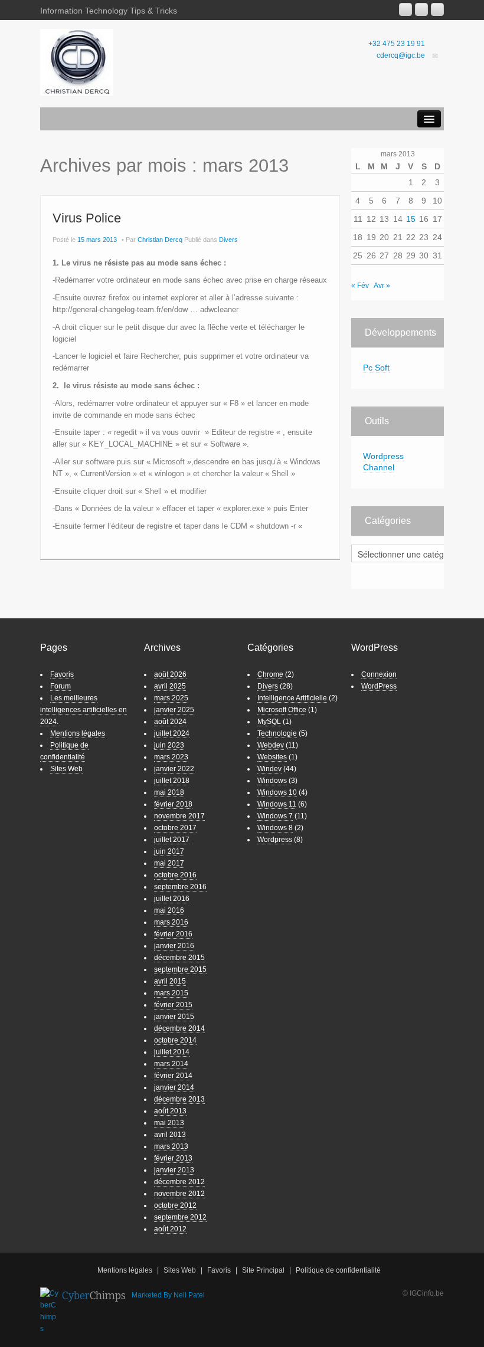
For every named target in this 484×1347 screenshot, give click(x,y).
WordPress (379, 686)
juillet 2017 (171, 839)
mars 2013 (171, 1146)
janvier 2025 (174, 710)
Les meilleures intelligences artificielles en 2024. (83, 710)
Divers (228, 239)
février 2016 (173, 934)
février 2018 (173, 804)
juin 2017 (169, 851)
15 (411, 219)
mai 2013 (169, 1123)
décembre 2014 (179, 1028)
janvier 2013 (174, 1170)
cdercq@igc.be (401, 55)
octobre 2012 (175, 1205)
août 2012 (170, 1229)
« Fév (360, 285)
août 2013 (170, 1111)
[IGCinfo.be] (76, 62)
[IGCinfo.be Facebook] (421, 9)
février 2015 (173, 1005)
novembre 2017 (179, 816)
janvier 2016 (174, 946)
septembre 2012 (180, 1217)
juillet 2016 (171, 898)
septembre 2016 (180, 887)
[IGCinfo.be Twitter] (437, 9)
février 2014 (173, 1075)
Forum (60, 686)
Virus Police (87, 218)
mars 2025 (171, 698)
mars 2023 (171, 757)
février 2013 (173, 1158)
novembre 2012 (179, 1193)
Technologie (277, 733)
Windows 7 (275, 816)
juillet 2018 (171, 780)
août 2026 (170, 674)
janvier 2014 (174, 1087)
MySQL (269, 721)
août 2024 (170, 721)
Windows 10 (277, 792)
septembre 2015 (180, 969)
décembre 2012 (179, 1182)
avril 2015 (170, 981)
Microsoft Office (281, 710)
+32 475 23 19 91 (396, 44)
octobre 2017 (175, 828)
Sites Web (66, 769)
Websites (272, 757)
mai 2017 (169, 863)
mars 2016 (171, 922)
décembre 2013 (179, 1099)
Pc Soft (376, 367)
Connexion (379, 674)
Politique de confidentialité (338, 1270)
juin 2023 (169, 745)
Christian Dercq (160, 239)
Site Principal (263, 1270)
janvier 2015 (174, 1016)
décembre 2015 (179, 957)
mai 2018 (169, 792)
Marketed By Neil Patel (168, 1295)
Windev (269, 769)
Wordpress (274, 839)
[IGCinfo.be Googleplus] (405, 9)
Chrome (270, 674)
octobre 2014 (175, 1040)
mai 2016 (169, 910)
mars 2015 (171, 993)
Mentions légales (77, 733)
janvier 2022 (174, 769)
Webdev (270, 745)
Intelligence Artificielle (292, 698)
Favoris (62, 674)
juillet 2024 (171, 733)
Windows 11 (276, 804)
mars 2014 (171, 1064)
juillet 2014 (171, 1052)
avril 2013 (170, 1134)
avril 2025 (170, 686)
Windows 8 (275, 828)
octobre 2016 (175, 875)
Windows (272, 780)
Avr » (382, 285)
